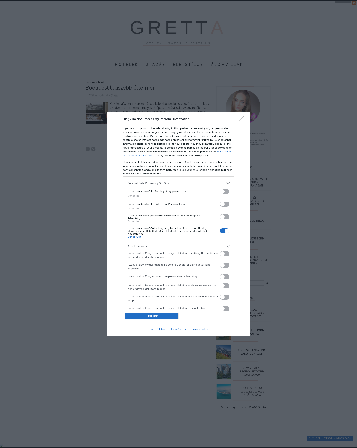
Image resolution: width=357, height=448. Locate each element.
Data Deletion (157, 328)
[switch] (224, 191)
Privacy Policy (200, 328)
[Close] (242, 119)
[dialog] (178, 224)
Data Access (178, 328)
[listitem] (178, 183)
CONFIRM (152, 316)
